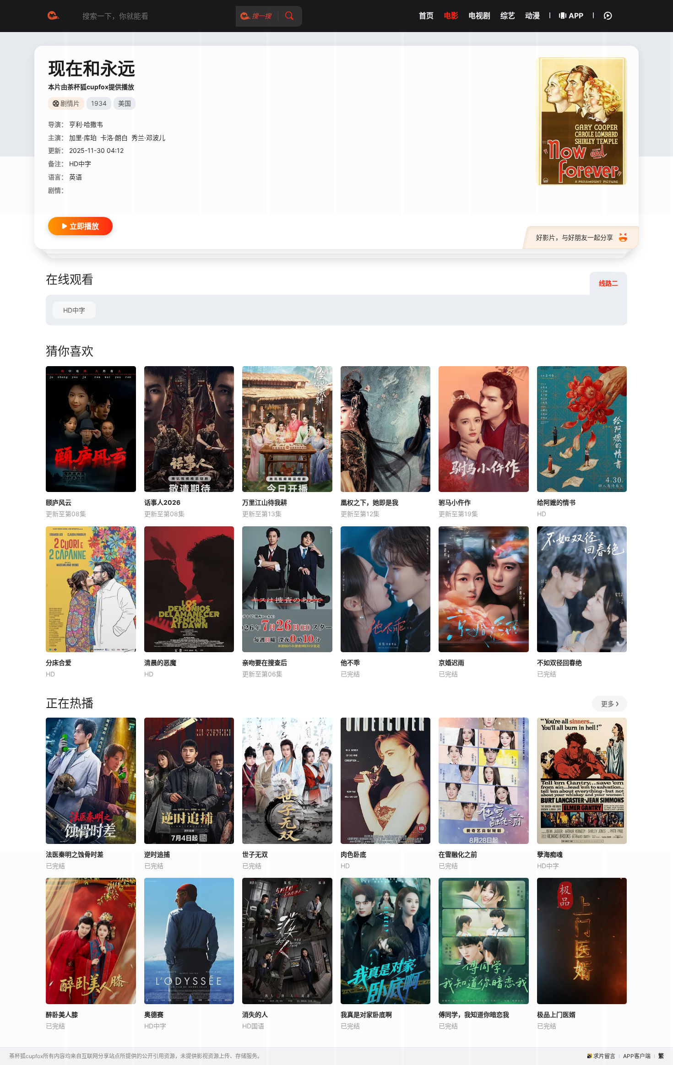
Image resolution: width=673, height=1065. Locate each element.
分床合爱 (58, 662)
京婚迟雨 (451, 662)
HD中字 (74, 310)
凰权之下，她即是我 (369, 502)
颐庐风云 (58, 502)
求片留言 (604, 1056)
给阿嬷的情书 (556, 502)
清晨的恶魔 (160, 662)
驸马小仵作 (455, 502)
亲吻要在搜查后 (264, 662)
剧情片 (70, 103)
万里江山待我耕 (264, 502)
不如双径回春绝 (559, 662)
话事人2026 (162, 502)
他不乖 (350, 662)
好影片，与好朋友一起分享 (574, 237)
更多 (607, 704)
